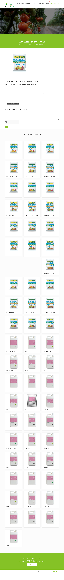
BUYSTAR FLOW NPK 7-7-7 (10, 370)
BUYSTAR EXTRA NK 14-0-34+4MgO (12, 157)
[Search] (47, 1)
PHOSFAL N (8, 506)
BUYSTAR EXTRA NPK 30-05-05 (30, 312)
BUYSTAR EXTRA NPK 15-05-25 (48, 234)
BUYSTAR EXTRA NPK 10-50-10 (11, 215)
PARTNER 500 (45, 467)
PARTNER (26, 467)
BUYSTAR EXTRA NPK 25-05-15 (11, 312)
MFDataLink (33, 571)
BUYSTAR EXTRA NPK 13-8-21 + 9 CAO (13, 234)
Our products (21, 44)
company (18, 3)
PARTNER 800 (27, 487)
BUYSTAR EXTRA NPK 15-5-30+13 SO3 (13, 254)
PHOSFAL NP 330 (46, 506)
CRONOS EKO (45, 370)
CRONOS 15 (27, 370)
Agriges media (38, 3)
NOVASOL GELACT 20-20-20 (11, 448)
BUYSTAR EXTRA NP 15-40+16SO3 (30, 176)
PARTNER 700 (8, 487)
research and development (25, 3)
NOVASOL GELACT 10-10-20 (47, 409)
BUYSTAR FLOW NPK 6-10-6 (29, 351)
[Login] (45, 1)
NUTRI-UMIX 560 (27, 448)
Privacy (37, 571)
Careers (43, 3)
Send (6, 126)
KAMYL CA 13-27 (9, 409)
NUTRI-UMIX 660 (46, 448)
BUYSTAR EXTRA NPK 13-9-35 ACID (31, 234)
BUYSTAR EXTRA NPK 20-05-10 (48, 273)
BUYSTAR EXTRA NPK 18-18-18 (48, 254)
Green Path (33, 3)
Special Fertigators (29, 44)
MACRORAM (27, 409)
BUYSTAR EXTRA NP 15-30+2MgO (48, 157)
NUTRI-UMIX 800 (9, 467)
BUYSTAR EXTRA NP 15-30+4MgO (12, 176)
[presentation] (0, 19)
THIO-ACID (8, 545)
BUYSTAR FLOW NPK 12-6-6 (11, 351)
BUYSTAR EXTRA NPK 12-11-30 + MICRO (31, 215)
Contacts (48, 3)
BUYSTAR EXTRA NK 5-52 (29, 157)
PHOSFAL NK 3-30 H (28, 506)
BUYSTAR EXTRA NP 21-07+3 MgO (49, 176)
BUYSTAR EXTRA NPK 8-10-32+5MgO (49, 312)
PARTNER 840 (45, 487)
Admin (40, 571)
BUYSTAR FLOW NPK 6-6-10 (47, 351)
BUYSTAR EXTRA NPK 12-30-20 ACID (49, 215)
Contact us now (32, 564)
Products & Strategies (55, 3)
